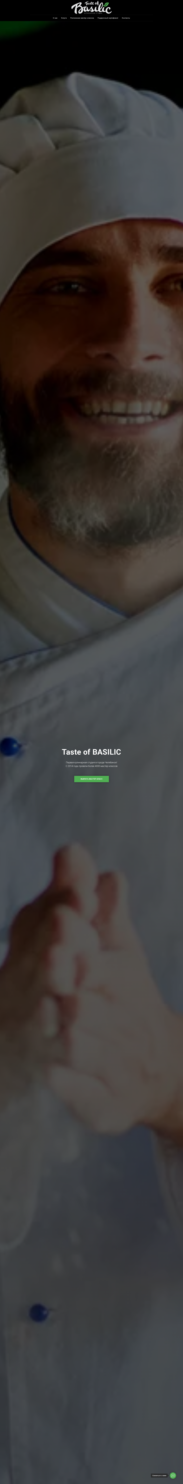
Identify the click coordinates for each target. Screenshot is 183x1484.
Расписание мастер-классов (82, 18)
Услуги (64, 18)
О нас (55, 18)
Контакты (126, 18)
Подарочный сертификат (108, 18)
